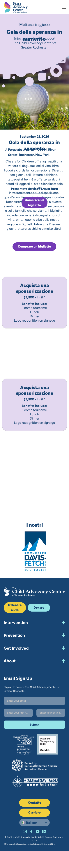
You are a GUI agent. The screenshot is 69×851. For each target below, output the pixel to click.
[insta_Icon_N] (25, 831)
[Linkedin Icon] (44, 831)
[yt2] (38, 831)
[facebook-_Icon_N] (31, 831)
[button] (39, 608)
